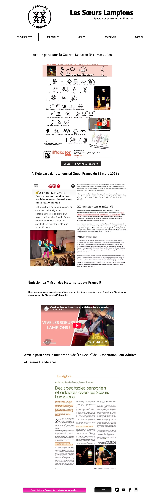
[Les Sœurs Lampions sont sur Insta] (136, 489)
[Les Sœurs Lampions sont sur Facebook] (129, 489)
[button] (53, 37)
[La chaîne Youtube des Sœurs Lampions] (123, 489)
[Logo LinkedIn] (117, 489)
